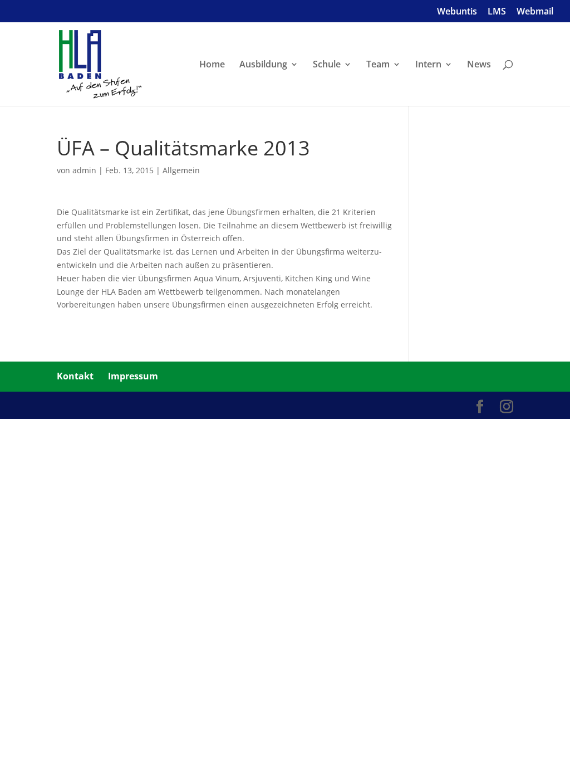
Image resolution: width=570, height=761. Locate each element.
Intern (428, 65)
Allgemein (181, 170)
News (479, 65)
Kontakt (75, 376)
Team (378, 65)
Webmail (535, 12)
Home (212, 65)
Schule (327, 65)
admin (84, 170)
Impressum (133, 376)
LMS (497, 12)
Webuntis (457, 12)
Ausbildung (263, 65)
